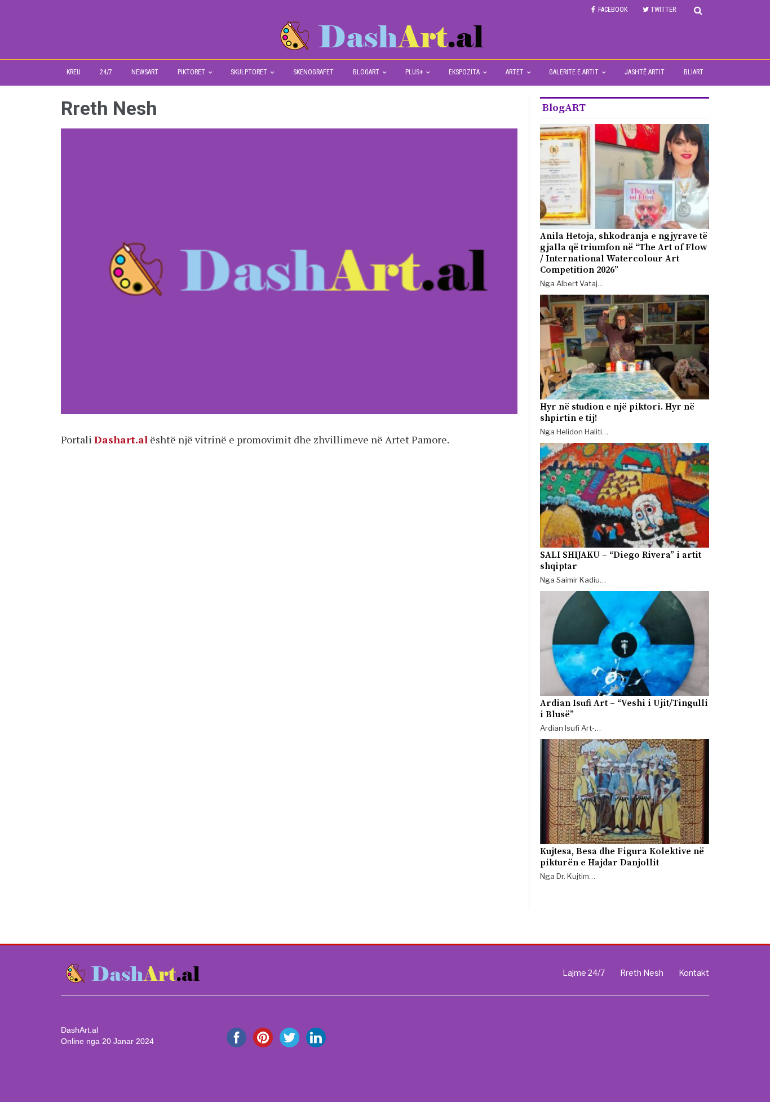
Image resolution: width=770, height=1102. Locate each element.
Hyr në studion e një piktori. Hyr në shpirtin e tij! (617, 412)
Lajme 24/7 (584, 972)
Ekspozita (464, 72)
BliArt (693, 72)
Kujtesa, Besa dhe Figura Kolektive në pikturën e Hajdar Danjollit (622, 857)
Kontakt (694, 972)
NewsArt (144, 72)
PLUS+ (414, 72)
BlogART (564, 107)
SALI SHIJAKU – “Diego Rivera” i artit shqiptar (620, 560)
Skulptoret (249, 72)
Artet (515, 72)
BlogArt (366, 72)
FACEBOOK (612, 10)
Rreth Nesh (641, 972)
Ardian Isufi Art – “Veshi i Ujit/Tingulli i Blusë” (624, 708)
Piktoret (191, 72)
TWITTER (663, 10)
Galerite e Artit (574, 72)
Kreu (74, 72)
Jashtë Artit (645, 72)
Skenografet (313, 72)
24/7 (106, 72)
